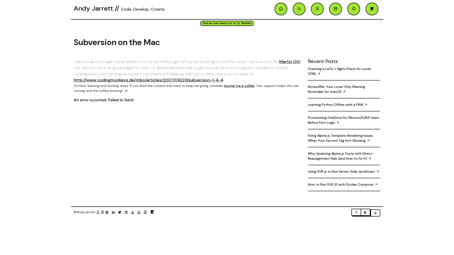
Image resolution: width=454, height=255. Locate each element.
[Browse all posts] (335, 9)
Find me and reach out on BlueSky (227, 23)
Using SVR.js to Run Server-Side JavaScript (342, 171)
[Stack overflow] (133, 212)
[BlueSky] (140, 212)
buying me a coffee (239, 86)
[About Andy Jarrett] (317, 9)
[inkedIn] (114, 212)
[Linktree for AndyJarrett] (98, 212)
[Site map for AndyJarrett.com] (102, 212)
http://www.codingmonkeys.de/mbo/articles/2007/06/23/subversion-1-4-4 (148, 80)
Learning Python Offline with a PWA (336, 104)
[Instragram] (146, 212)
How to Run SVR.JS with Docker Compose (341, 184)
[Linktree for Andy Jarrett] (353, 9)
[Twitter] (120, 212)
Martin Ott (289, 61)
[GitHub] (127, 212)
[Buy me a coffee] (152, 212)
